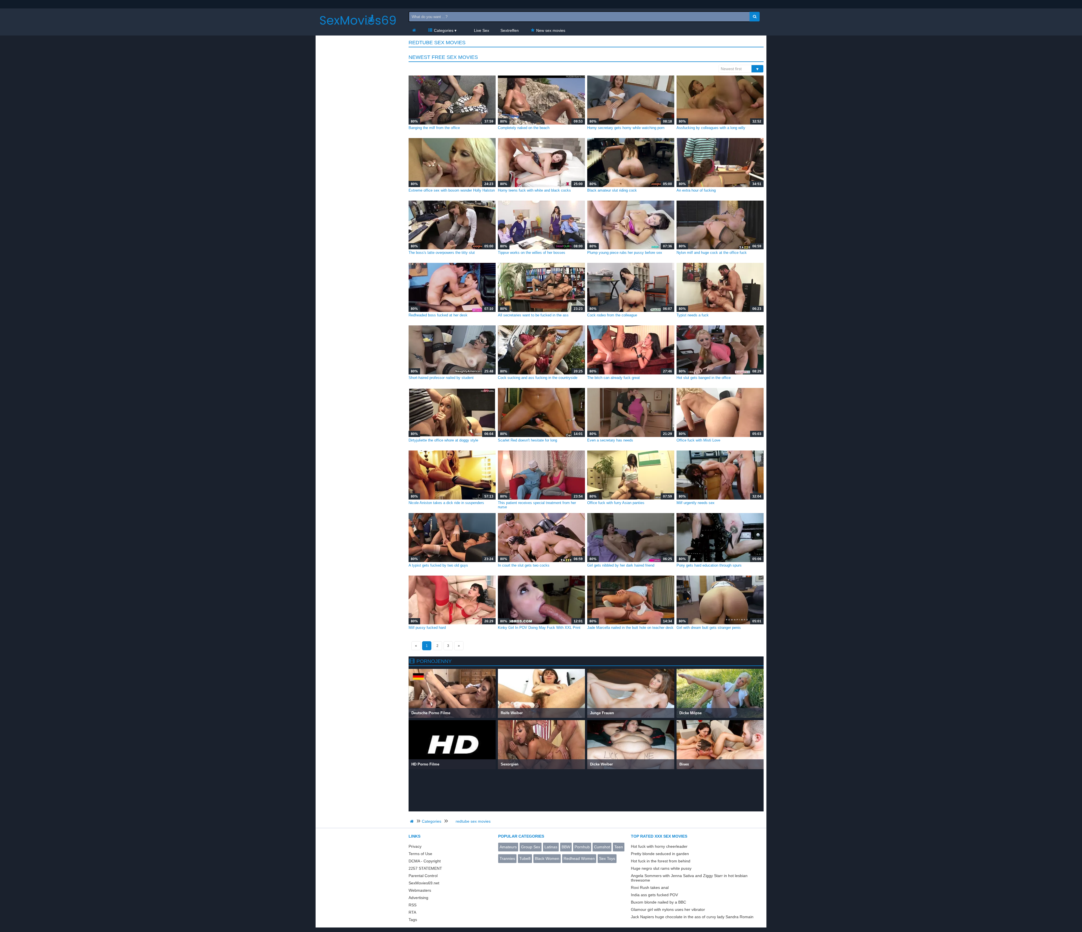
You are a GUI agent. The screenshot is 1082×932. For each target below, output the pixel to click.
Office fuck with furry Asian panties (615, 503)
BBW (566, 847)
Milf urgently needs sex (696, 503)
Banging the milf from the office (434, 128)
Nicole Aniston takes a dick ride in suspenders (446, 503)
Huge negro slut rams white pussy (661, 868)
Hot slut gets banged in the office (704, 378)
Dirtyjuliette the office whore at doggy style (443, 440)
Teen (618, 847)
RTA (412, 912)
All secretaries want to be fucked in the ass (533, 315)
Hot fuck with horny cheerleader (659, 846)
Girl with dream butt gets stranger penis (709, 627)
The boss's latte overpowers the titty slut (442, 252)
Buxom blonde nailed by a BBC (658, 902)
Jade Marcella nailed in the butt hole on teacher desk (630, 627)
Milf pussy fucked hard (427, 627)
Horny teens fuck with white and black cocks (534, 190)
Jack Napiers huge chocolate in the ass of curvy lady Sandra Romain (692, 917)
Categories (443, 30)
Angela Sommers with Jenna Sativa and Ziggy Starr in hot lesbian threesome (689, 877)
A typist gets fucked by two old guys (438, 565)
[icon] (414, 30)
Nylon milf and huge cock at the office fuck (712, 252)
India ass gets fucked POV (654, 895)
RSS (412, 905)
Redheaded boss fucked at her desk (438, 315)
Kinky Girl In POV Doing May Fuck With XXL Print (539, 627)
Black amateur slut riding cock (612, 190)
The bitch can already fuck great (613, 378)
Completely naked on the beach (523, 128)
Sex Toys (607, 858)
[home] (412, 821)
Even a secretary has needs (610, 440)
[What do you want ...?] (755, 16)
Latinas (550, 847)
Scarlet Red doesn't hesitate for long (527, 440)
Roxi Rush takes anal (650, 887)
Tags (413, 919)
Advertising (418, 897)
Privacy (415, 846)
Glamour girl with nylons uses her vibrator (668, 909)
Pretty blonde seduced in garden (660, 853)
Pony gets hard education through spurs (709, 565)
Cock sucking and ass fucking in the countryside (537, 378)
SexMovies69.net (424, 883)
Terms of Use (420, 853)
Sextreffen (509, 30)
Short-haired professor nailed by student (441, 378)
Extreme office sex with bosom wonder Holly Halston (452, 190)
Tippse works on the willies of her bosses (531, 252)
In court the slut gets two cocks (523, 565)
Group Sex (530, 847)
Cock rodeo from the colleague (612, 315)
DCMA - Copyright (425, 861)
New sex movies (550, 30)
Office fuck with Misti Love (698, 440)
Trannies (507, 858)
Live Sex (481, 30)
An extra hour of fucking (696, 190)
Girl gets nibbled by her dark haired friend (620, 565)
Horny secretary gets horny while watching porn (625, 128)
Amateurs (508, 847)
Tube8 (525, 858)
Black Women (547, 858)
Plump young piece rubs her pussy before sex (624, 252)
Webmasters (420, 890)
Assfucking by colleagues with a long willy (711, 128)
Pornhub (582, 847)
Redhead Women (579, 858)
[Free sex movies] (358, 29)
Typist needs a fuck (693, 315)
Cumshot (602, 847)
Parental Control (423, 875)
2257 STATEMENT (425, 868)
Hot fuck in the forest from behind (660, 861)
